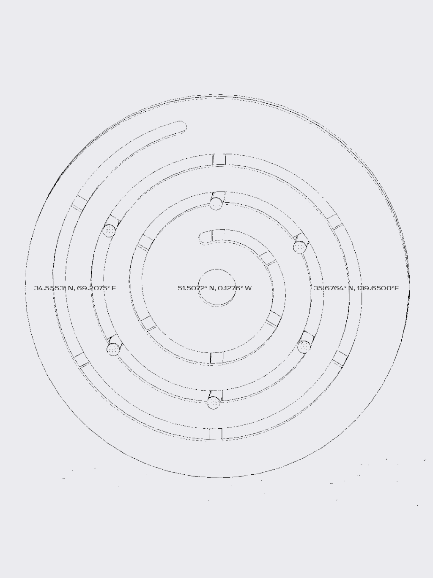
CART (375, 16)
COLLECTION (127, 16)
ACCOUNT (305, 16)
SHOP (58, 16)
